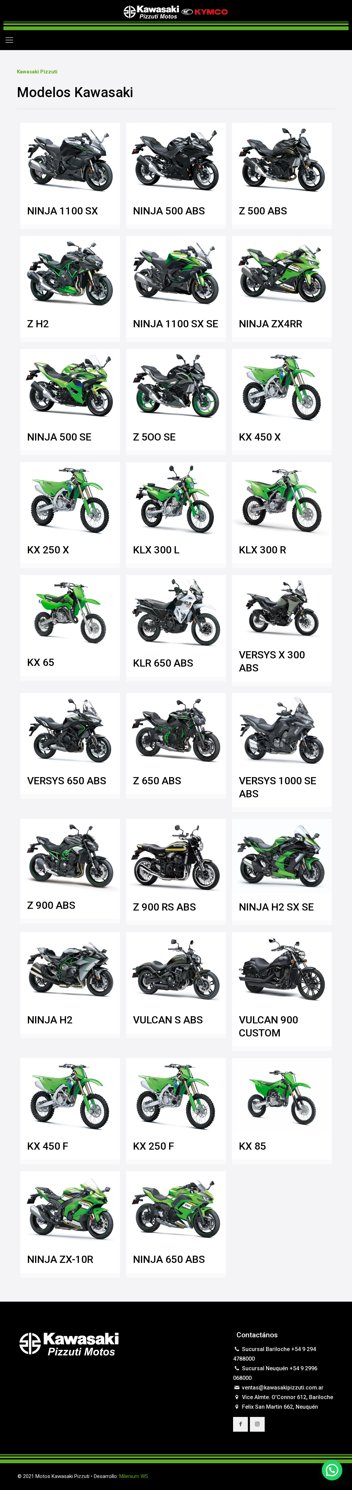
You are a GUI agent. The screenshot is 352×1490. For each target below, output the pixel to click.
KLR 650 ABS (163, 663)
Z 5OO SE (154, 437)
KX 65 (40, 662)
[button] (332, 1470)
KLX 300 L (156, 550)
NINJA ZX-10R (60, 1259)
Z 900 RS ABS (164, 907)
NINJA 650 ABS (169, 1259)
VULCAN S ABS (168, 1020)
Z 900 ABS (51, 905)
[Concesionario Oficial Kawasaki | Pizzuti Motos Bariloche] (176, 15)
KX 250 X (48, 550)
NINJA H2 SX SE (276, 907)
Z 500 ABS (263, 211)
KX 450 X (260, 437)
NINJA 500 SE (59, 437)
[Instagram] (309, 1476)
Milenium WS (133, 1476)
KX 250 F (153, 1146)
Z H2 (38, 324)
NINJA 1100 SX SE (175, 324)
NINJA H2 (50, 1020)
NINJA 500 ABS (169, 211)
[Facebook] (300, 1476)
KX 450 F (47, 1146)
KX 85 (252, 1146)
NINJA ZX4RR (270, 324)
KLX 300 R (262, 550)
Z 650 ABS (157, 781)
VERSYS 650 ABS (66, 781)
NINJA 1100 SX (62, 211)
